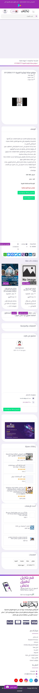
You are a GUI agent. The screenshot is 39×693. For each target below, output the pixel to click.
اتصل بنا (36, 650)
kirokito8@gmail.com (25, 398)
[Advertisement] (19, 37)
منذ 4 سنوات (30, 80)
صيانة (27, 561)
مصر (13, 11)
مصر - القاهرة (30, 294)
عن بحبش (35, 637)
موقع (33, 561)
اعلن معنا (35, 647)
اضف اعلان (13, 687)
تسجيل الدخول (23, 313)
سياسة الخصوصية (33, 639)
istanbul (32, 671)
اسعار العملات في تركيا (31, 655)
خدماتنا (36, 642)
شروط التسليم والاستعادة (31, 645)
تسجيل (14, 313)
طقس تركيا (35, 657)
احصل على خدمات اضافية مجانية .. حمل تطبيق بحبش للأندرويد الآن (19, 2)
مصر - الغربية (30, 77)
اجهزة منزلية (22, 60)
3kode (25, 688)
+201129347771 (29, 198)
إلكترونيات (30, 60)
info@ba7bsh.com (29, 674)
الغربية (16, 561)
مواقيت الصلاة (34, 660)
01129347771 (31, 565)
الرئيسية (36, 60)
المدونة (36, 652)
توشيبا (22, 561)
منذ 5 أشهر (31, 297)
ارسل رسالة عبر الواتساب (26, 192)
